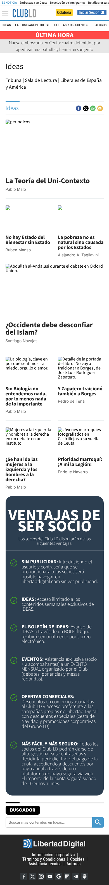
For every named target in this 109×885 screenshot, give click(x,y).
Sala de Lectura (41, 80)
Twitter (32, 876)
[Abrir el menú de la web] (6, 13)
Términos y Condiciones (43, 859)
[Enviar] (93, 108)
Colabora (64, 12)
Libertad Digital (54, 843)
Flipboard (67, 876)
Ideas (7, 25)
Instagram (41, 876)
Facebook (23, 876)
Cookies (77, 859)
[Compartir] (78, 108)
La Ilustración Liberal (32, 25)
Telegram (75, 876)
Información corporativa (53, 854)
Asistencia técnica (45, 863)
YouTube (49, 876)
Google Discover (58, 876)
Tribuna (14, 80)
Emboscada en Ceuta (33, 3)
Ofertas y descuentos (71, 25)
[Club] (24, 13)
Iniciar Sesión (89, 12)
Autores (73, 863)
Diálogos (99, 25)
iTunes (84, 876)
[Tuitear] (86, 108)
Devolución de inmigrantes (67, 3)
